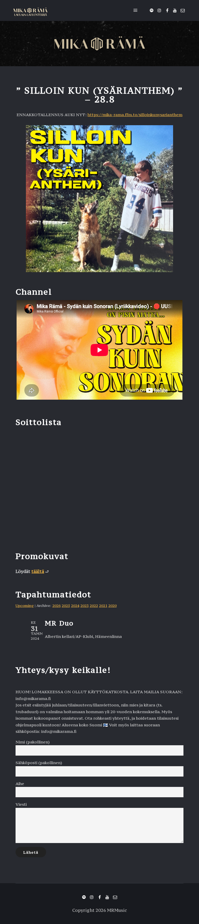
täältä (37, 571)
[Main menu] (135, 10)
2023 (84, 605)
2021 (103, 605)
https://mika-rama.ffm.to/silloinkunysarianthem (135, 114)
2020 (112, 605)
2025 (66, 605)
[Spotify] (151, 10)
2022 (94, 605)
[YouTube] (175, 10)
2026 (56, 605)
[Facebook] (167, 10)
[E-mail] (182, 10)
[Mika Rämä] (30, 10)
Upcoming (25, 605)
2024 (75, 605)
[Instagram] (159, 10)
